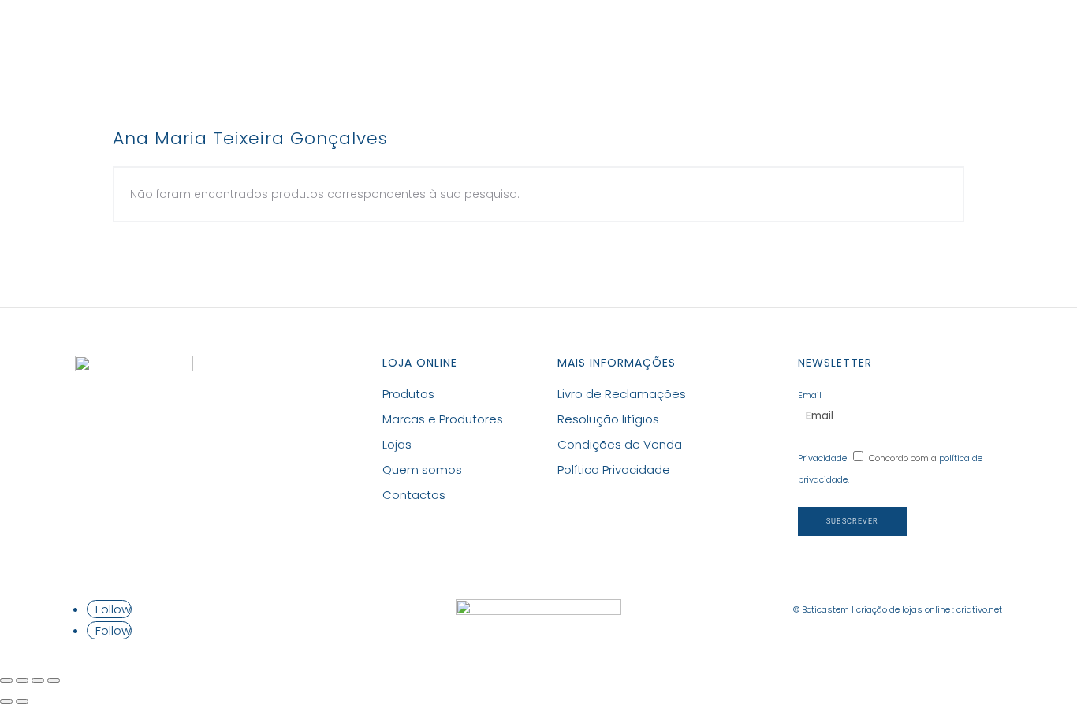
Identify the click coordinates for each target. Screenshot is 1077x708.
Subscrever (852, 521)
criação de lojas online (903, 609)
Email (810, 395)
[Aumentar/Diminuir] (53, 680)
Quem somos (422, 469)
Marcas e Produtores (536, 36)
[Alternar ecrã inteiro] (38, 680)
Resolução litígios (608, 419)
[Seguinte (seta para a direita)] (22, 701)
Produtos (397, 36)
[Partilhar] (22, 680)
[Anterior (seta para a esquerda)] (6, 701)
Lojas (646, 36)
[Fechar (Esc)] (6, 680)
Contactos (721, 36)
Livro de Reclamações (621, 394)
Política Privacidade (613, 469)
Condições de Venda (619, 444)
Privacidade (822, 458)
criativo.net (979, 609)
